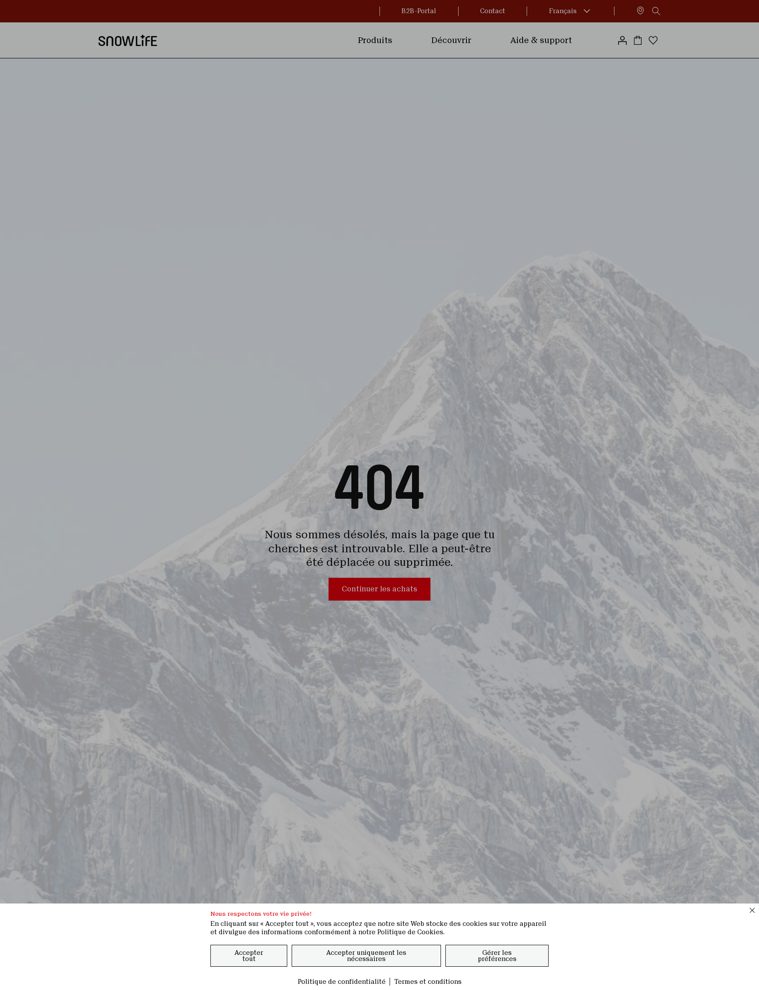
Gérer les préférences (497, 955)
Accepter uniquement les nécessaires (366, 955)
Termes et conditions (428, 981)
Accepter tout (249, 955)
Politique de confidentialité (342, 981)
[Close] (752, 910)
